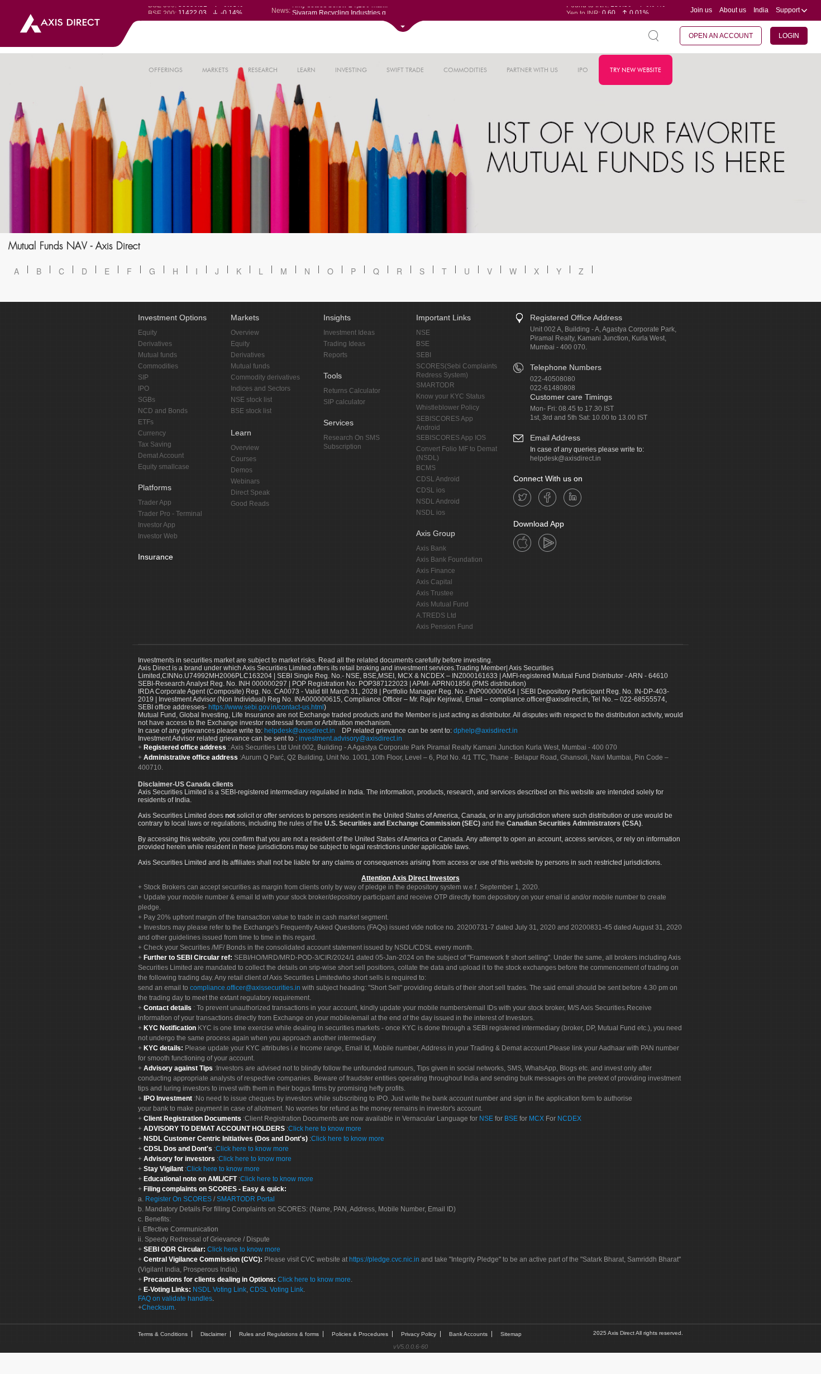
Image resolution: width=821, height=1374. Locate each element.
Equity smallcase (163, 467)
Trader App (154, 502)
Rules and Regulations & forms (279, 1334)
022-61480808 (552, 388)
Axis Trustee (435, 593)
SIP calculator (344, 402)
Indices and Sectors (260, 388)
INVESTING (351, 70)
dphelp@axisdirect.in (486, 731)
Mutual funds (157, 355)
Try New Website (635, 70)
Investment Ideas (349, 333)
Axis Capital (434, 582)
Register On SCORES (178, 1199)
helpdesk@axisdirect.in (565, 458)
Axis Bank (431, 548)
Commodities (158, 366)
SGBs (146, 400)
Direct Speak (250, 492)
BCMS (426, 468)
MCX (536, 1118)
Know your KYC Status (450, 396)
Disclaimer (213, 1334)
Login (789, 36)
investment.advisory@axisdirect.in (350, 738)
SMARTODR (435, 385)
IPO (582, 70)
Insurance (155, 556)
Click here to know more (324, 1129)
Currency (152, 433)
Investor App (156, 525)
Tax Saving (154, 444)
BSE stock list (251, 411)
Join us (701, 10)
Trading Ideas (344, 344)
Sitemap (511, 1334)
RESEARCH (263, 70)
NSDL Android (438, 501)
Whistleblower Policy (447, 407)
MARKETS (215, 70)
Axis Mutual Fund (442, 604)
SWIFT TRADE (405, 70)
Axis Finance (435, 571)
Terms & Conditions (163, 1334)
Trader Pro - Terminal (170, 514)
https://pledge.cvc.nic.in (384, 1259)
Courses (243, 459)
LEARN (306, 70)
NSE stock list (251, 400)
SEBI (423, 355)
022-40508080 (552, 379)
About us (732, 10)
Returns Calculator (351, 391)
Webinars (245, 481)
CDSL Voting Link (276, 1290)
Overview (245, 333)
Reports (335, 355)
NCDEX (569, 1118)
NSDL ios (430, 513)
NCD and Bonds (163, 411)
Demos (241, 470)
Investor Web (158, 536)
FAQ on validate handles (175, 1298)
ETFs (146, 422)
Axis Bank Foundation (449, 559)
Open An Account (721, 36)
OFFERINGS (166, 70)
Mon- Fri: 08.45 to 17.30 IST (572, 409)
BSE (422, 344)
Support (788, 10)
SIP (143, 377)
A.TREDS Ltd (436, 615)
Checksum (158, 1307)
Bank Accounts (468, 1334)
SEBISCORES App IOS (451, 438)
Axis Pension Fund (444, 627)
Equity (147, 333)
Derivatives (155, 344)
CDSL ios (430, 490)
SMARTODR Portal (246, 1199)
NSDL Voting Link (219, 1290)
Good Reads (250, 504)
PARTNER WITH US (532, 70)
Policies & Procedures (360, 1334)
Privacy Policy (418, 1334)
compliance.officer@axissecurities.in (245, 988)
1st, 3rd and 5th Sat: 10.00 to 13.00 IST (588, 417)
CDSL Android (438, 479)
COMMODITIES (465, 70)
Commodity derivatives (265, 377)
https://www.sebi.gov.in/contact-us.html (266, 707)
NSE (423, 333)
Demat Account (161, 455)
